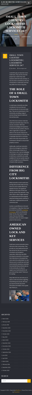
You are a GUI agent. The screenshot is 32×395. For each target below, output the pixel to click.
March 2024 (5, 361)
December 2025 (6, 328)
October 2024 (5, 349)
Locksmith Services (13, 2)
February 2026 (6, 321)
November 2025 (6, 331)
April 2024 (4, 358)
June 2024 (4, 355)
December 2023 (6, 367)
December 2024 (6, 343)
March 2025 (5, 340)
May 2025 (4, 337)
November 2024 (6, 346)
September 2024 (6, 352)
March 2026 (5, 318)
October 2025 (5, 334)
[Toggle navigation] (29, 2)
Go (29, 381)
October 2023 (5, 370)
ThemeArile (16, 392)
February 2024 (6, 364)
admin (13, 68)
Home (16, 34)
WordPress (18, 390)
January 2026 (5, 325)
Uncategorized (22, 68)
